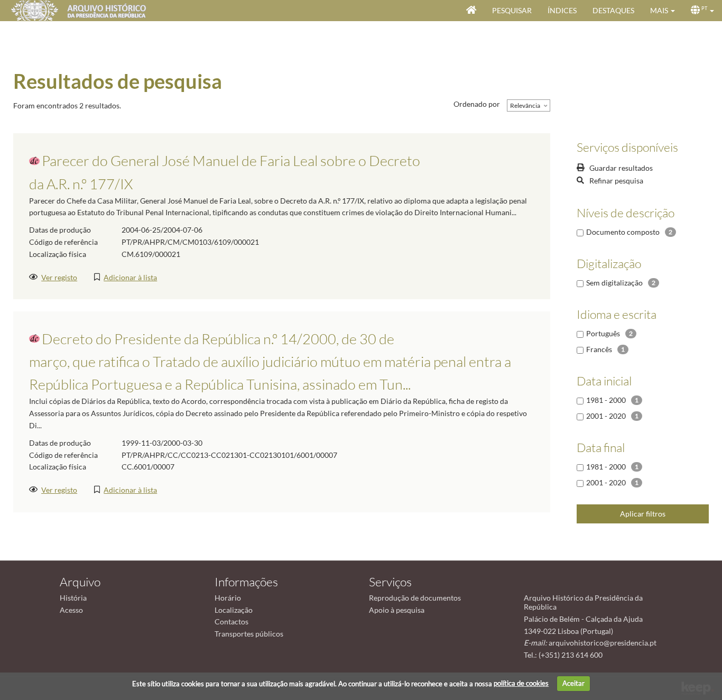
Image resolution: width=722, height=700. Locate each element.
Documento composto (623, 231)
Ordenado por (476, 103)
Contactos (231, 621)
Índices (562, 10)
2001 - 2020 (606, 415)
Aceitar (573, 683)
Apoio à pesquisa (396, 609)
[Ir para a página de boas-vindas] (471, 10)
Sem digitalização (614, 282)
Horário (228, 597)
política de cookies (521, 683)
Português (603, 333)
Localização (234, 609)
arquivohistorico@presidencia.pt (602, 642)
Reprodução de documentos (415, 597)
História (73, 597)
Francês (599, 349)
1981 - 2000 (606, 399)
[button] (662, 10)
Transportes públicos (249, 633)
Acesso (71, 609)
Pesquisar (512, 10)
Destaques (613, 10)
